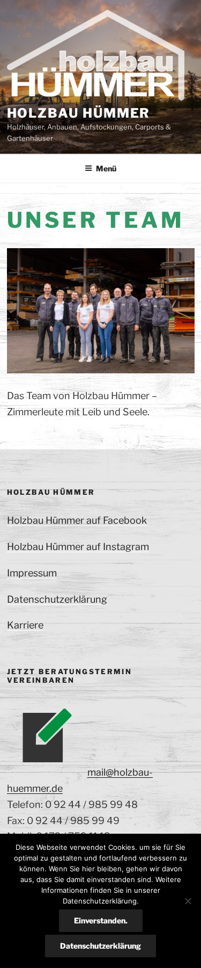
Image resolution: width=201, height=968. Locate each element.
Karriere (25, 625)
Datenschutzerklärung (57, 599)
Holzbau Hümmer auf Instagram (78, 546)
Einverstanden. (101, 920)
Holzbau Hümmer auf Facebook (77, 520)
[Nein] (187, 900)
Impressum (32, 573)
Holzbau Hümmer (79, 113)
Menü (106, 168)
